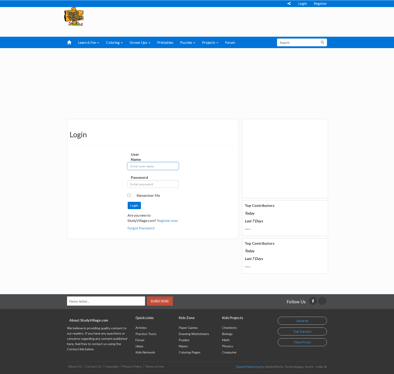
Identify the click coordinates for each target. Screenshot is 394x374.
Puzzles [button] (186, 42)
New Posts (302, 342)
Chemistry (229, 328)
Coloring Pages (189, 352)
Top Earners (302, 331)
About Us (75, 366)
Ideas (139, 346)
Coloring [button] (113, 42)
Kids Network (145, 352)
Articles (141, 328)
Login (302, 3)
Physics (227, 346)
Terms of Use (154, 366)
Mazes (183, 346)
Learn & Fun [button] (87, 42)
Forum (230, 42)
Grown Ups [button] (139, 42)
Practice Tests (145, 334)
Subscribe (160, 301)
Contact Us (93, 366)
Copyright (112, 366)
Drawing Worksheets (194, 334)
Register (320, 3)
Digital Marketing (248, 367)
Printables (165, 42)
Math (226, 340)
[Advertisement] (197, 82)
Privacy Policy (132, 366)
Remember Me (148, 195)
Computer (229, 352)
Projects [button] (209, 42)
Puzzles (184, 340)
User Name (135, 157)
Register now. (167, 220)
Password (135, 177)
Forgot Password (140, 228)
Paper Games (188, 328)
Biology (227, 334)
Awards (302, 320)
